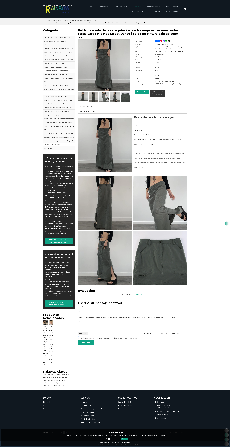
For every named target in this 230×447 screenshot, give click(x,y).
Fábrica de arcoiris (125, 405)
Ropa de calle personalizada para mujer (65, 20)
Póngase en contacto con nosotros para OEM (58, 241)
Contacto (176, 11)
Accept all (124, 439)
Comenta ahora (139, 294)
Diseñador (47, 402)
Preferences (119, 442)
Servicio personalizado (121, 7)
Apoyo (166, 11)
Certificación (123, 409)
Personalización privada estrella (93, 409)
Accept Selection (114, 439)
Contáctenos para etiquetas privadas (56, 303)
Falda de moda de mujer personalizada (55, 377)
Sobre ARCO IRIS (124, 402)
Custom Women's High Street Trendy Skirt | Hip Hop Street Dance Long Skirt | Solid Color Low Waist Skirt (170, 47)
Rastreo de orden (87, 416)
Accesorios (84, 333)
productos (137, 7)
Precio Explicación (88, 419)
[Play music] (227, 224)
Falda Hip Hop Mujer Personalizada (54, 380)
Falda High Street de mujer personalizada (56, 375)
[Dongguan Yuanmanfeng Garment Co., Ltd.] (57, 9)
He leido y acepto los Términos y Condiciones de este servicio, (108, 338)
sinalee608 (161, 418)
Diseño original (155, 11)
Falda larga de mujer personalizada (54, 385)
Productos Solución (153, 7)
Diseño (92, 7)
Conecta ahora (143, 92)
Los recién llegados (138, 11)
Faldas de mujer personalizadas (89, 20)
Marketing (127, 442)
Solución (84, 402)
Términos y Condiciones (132, 338)
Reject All (105, 439)
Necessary (104, 442)
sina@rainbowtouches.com (168, 411)
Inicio (45, 20)
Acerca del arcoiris (171, 7)
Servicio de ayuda (87, 405)
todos (50, 20)
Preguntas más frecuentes (91, 422)
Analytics (111, 442)
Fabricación (103, 7)
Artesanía (47, 409)
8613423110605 (163, 415)
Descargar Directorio (89, 412)
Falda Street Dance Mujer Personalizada (55, 383)
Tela (44, 405)
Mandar (86, 342)
